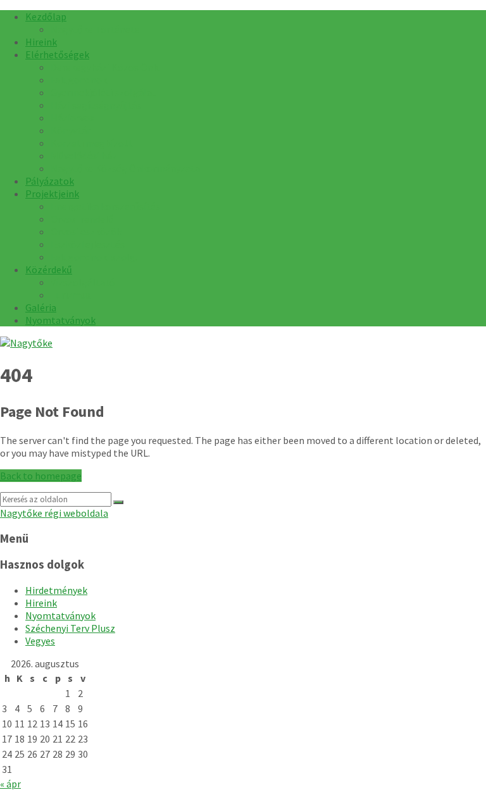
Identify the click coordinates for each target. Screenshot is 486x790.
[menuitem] (45, 16)
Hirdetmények (56, 590)
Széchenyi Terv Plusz (70, 628)
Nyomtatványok (60, 615)
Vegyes (40, 640)
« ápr (10, 783)
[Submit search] (118, 502)
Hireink (41, 602)
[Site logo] (26, 342)
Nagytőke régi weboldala (54, 513)
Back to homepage (41, 475)
